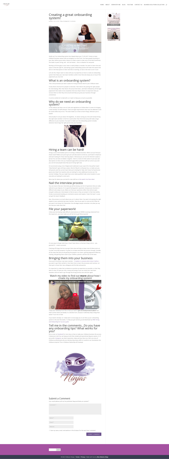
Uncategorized (66, 21)
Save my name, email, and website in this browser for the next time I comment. (73, 430)
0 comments (73, 21)
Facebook (60, 334)
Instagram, (58, 338)
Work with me (115, 4)
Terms (77, 457)
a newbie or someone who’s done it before (86, 261)
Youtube (130, 4)
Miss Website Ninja (102, 457)
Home (102, 4)
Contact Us (138, 4)
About (107, 4)
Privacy (83, 457)
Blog (123, 4)
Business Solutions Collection (154, 4)
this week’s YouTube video (86, 179)
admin (51, 21)
